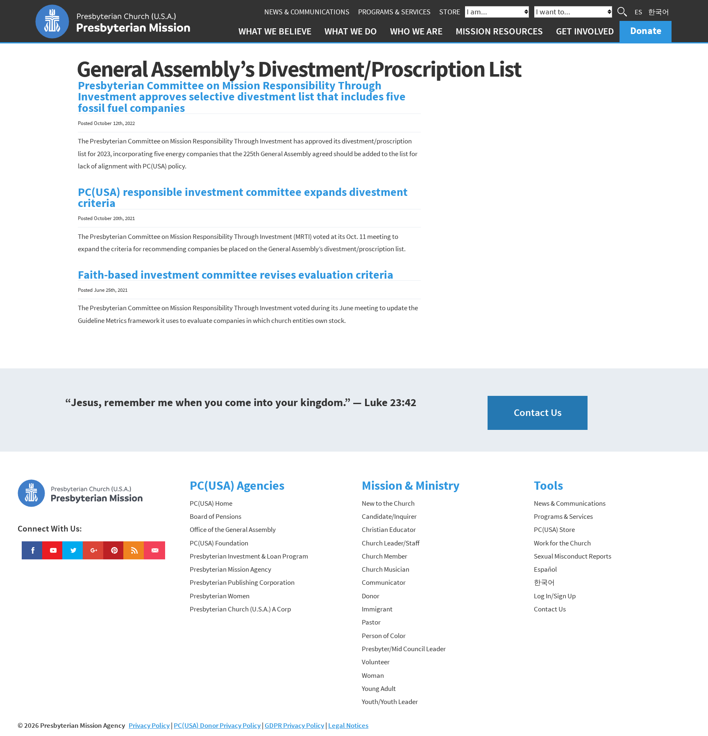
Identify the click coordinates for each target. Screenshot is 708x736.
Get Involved (585, 31)
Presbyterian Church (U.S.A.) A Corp (240, 608)
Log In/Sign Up (555, 595)
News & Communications (306, 11)
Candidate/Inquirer (389, 516)
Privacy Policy (149, 725)
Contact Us (538, 412)
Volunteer (376, 661)
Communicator (384, 582)
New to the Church (388, 503)
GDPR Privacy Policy (294, 725)
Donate (645, 30)
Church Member (384, 556)
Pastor (371, 622)
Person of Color (384, 635)
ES (638, 11)
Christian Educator (389, 529)
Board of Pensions (215, 516)
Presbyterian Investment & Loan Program (249, 556)
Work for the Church (562, 542)
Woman (373, 675)
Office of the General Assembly (233, 529)
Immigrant (377, 608)
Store (449, 11)
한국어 (658, 11)
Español (545, 569)
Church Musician (385, 569)
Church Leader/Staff (391, 542)
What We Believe (274, 31)
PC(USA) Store (554, 529)
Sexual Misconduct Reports (572, 556)
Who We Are (416, 31)
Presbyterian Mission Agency (230, 569)
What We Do (350, 31)
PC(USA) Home (211, 503)
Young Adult (379, 688)
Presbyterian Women (220, 595)
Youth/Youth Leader (390, 701)
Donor (370, 595)
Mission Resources (499, 31)
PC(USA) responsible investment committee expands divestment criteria (243, 198)
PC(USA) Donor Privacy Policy (217, 725)
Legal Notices (348, 725)
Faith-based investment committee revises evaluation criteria (235, 275)
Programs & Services (394, 11)
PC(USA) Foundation (219, 542)
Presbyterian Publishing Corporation (242, 582)
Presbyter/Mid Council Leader (404, 648)
